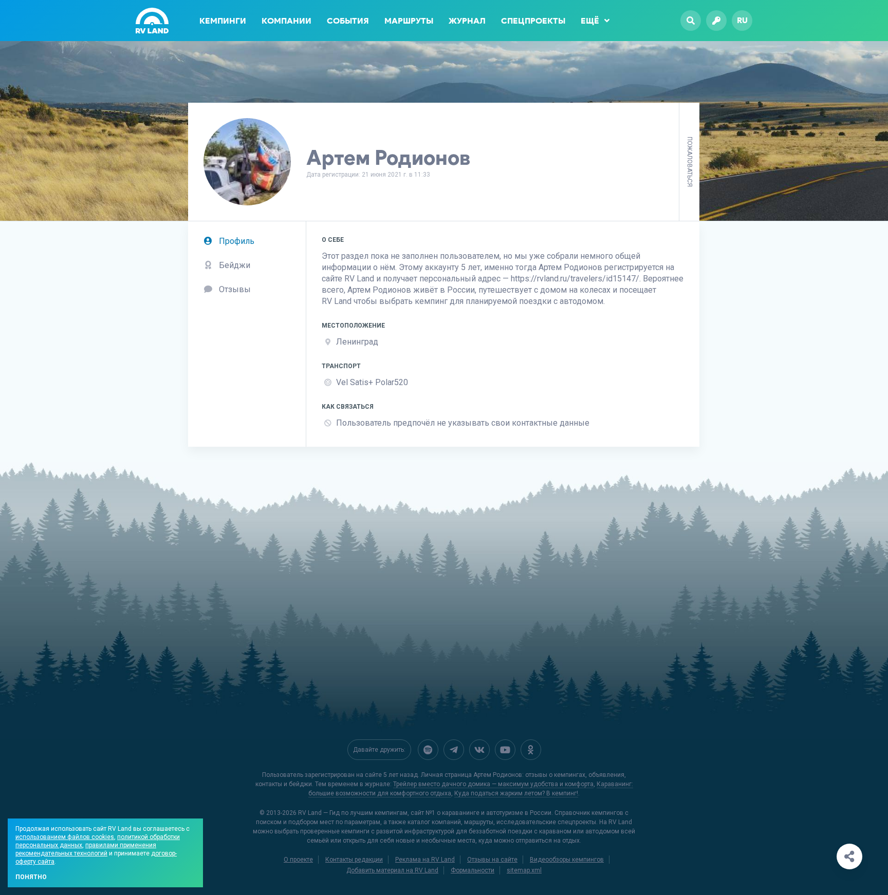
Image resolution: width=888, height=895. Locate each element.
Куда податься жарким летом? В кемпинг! (516, 793)
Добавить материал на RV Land (392, 870)
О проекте (298, 859)
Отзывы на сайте (492, 859)
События (348, 21)
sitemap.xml (524, 870)
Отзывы (234, 289)
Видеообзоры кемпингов (567, 859)
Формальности (472, 870)
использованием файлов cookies (64, 837)
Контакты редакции (354, 859)
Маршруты (408, 21)
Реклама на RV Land (425, 859)
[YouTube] (505, 749)
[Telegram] (453, 749)
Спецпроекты (533, 21)
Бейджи (233, 265)
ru (742, 20)
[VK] (479, 749)
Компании (286, 21)
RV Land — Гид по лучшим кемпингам (353, 812)
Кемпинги (222, 21)
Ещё (590, 21)
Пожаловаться (689, 162)
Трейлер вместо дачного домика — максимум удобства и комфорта (493, 784)
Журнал (467, 21)
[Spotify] (428, 749)
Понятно (31, 877)
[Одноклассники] (531, 749)
